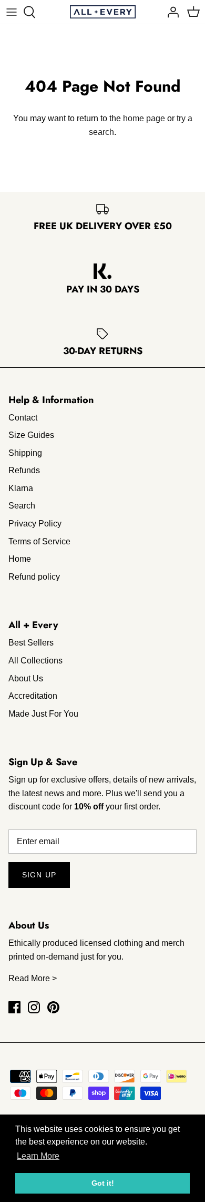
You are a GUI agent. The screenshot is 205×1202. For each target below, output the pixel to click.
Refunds (24, 470)
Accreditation (32, 695)
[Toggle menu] (11, 12)
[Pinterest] (53, 1007)
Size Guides (31, 435)
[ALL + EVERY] (103, 11)
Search (21, 505)
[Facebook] (14, 1007)
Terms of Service (39, 541)
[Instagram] (34, 1007)
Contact (22, 417)
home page (144, 118)
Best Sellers (31, 642)
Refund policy (34, 576)
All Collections (35, 660)
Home (19, 558)
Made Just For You (43, 713)
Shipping (25, 452)
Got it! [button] (102, 1183)
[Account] (170, 12)
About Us (25, 678)
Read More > (32, 978)
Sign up (39, 875)
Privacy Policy (35, 523)
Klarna (20, 488)
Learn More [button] (38, 1155)
